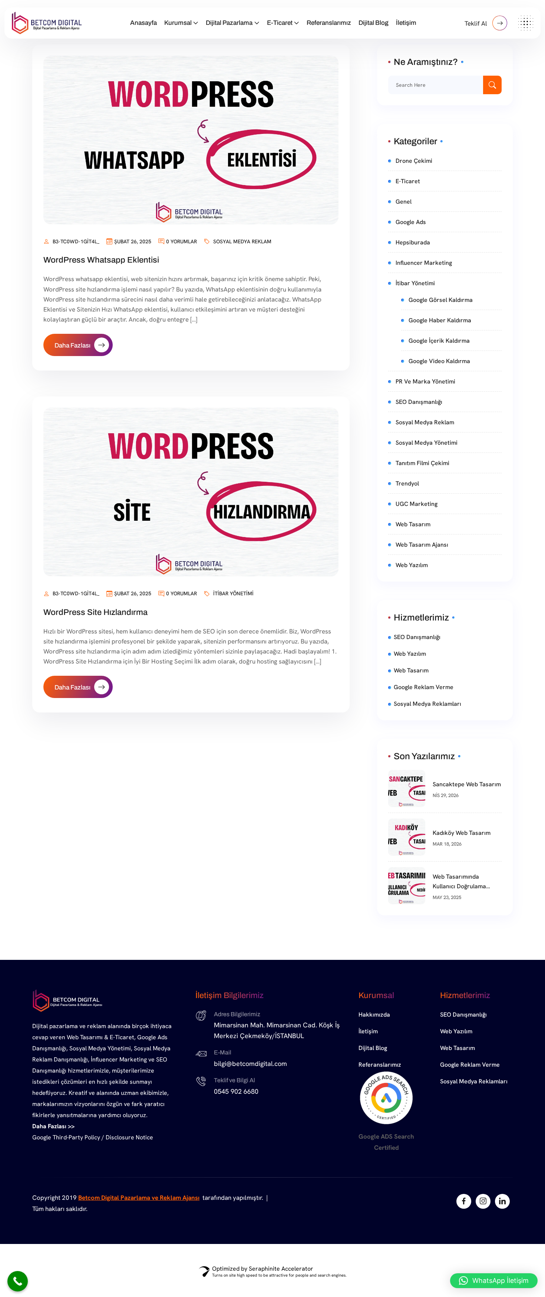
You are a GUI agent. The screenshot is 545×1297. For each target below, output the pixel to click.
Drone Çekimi (414, 161)
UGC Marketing (416, 504)
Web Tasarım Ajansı (422, 545)
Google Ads (411, 222)
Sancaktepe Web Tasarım (467, 784)
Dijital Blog (374, 22)
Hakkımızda (374, 1014)
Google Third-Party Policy (66, 1137)
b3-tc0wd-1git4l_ (76, 241)
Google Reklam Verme (423, 687)
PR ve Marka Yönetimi (425, 381)
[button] (494, 1280)
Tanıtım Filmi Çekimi (422, 463)
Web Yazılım (412, 565)
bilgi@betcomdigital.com (250, 1063)
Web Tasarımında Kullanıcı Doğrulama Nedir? (459, 882)
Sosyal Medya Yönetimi (427, 443)
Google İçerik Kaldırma (439, 341)
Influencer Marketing (424, 263)
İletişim (406, 22)
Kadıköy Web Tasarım (462, 833)
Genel (404, 201)
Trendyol (407, 483)
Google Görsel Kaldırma (441, 300)
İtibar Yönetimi (233, 593)
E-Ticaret (280, 22)
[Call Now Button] (17, 1281)
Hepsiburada (413, 242)
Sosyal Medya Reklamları (427, 704)
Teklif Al (477, 23)
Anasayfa (143, 22)
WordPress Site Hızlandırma (95, 612)
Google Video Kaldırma (439, 361)
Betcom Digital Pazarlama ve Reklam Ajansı (138, 1198)
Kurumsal (178, 22)
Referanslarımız (329, 22)
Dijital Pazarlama (229, 22)
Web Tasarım (413, 524)
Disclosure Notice (129, 1137)
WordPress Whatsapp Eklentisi (101, 260)
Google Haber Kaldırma (440, 320)
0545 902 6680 (236, 1091)
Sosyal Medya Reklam (242, 241)
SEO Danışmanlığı (419, 402)
